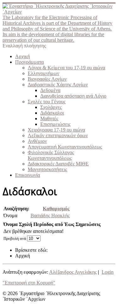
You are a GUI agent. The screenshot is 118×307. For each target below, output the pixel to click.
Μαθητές (49, 118)
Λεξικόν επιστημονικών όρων (58, 135)
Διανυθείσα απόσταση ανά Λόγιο (73, 96)
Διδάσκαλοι (52, 113)
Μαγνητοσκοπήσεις (47, 169)
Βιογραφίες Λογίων (47, 79)
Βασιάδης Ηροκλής (50, 215)
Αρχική (22, 56)
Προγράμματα (29, 62)
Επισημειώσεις (55, 124)
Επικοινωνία (27, 175)
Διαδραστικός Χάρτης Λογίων (58, 84)
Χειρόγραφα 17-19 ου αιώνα (56, 129)
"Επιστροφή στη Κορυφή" (29, 282)
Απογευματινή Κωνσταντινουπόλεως (65, 146)
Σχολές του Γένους (46, 101)
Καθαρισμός (56, 208)
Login (108, 272)
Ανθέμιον (37, 141)
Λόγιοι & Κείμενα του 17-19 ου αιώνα (66, 67)
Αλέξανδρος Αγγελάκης (73, 272)
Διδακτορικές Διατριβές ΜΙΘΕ (58, 163)
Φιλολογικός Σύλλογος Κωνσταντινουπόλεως (51, 155)
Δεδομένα (50, 90)
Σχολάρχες (51, 107)
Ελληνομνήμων (43, 73)
